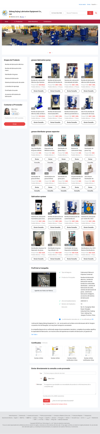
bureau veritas (38, 358)
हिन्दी (35, 419)
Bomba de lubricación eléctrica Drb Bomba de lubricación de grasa (55, 82)
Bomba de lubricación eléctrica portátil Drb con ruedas (72, 114)
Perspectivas (87, 415)
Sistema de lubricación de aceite (14, 82)
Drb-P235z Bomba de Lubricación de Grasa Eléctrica (87, 114)
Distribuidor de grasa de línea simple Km (35, 179)
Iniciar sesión (82, 4)
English (16, 417)
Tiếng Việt (53, 419)
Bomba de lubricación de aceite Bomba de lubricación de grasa (72, 219)
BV (93, 319)
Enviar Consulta (39, 91)
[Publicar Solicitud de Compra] (96, 13)
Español (47, 417)
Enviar (46, 401)
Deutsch (54, 417)
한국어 (83, 417)
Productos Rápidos (77, 415)
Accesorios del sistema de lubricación (13, 95)
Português (61, 417)
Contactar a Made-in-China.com (62, 415)
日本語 (35, 417)
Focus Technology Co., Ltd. (46, 423)
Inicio (6, 21)
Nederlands (95, 417)
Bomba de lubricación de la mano (13, 69)
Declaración (22, 415)
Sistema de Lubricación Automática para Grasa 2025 (38, 219)
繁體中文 (28, 417)
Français (41, 417)
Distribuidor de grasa (11, 74)
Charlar (16, 114)
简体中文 (22, 417)
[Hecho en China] (14, 4)
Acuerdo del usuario (32, 415)
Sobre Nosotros (33, 21)
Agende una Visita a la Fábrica (44, 290)
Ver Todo (34, 334)
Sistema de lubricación (12, 78)
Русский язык (75, 417)
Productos (19, 21)
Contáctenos (47, 21)
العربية (88, 417)
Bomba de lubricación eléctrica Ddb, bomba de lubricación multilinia (38, 114)
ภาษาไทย (40, 419)
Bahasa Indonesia (63, 419)
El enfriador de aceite (11, 90)
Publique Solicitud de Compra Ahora (55, 404)
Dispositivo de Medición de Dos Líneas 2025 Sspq (50, 150)
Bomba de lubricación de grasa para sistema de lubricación (55, 219)
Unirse (88, 4)
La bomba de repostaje (12, 86)
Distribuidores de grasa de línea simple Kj (50, 179)
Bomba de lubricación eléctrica (14, 64)
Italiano (68, 417)
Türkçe (47, 419)
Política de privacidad (45, 415)
